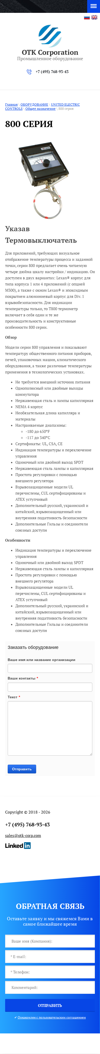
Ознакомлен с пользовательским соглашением (52, 1017)
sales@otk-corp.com (23, 835)
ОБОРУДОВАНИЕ (34, 104)
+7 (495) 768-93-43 (52, 71)
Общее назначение (40, 108)
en (94, 17)
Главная (11, 104)
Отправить (22, 769)
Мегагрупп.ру (50, 1043)
